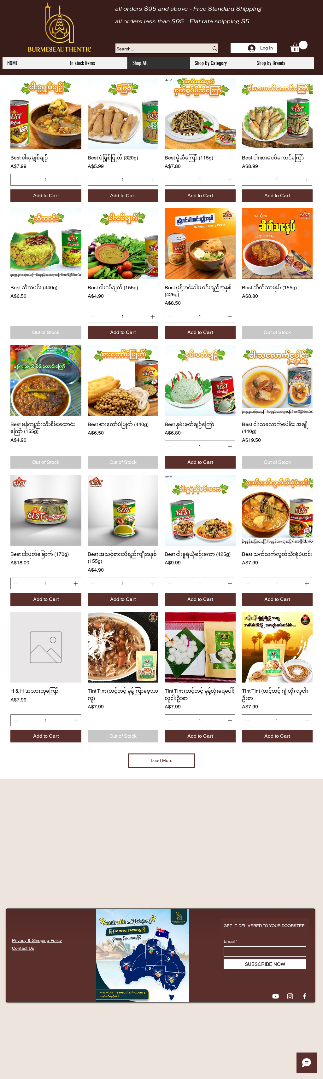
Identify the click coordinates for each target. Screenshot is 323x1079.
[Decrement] (15, 179)
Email (229, 941)
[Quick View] (45, 113)
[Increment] (76, 179)
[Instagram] (290, 996)
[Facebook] (304, 996)
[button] (299, 46)
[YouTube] (275, 996)
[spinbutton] (45, 179)
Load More (162, 760)
